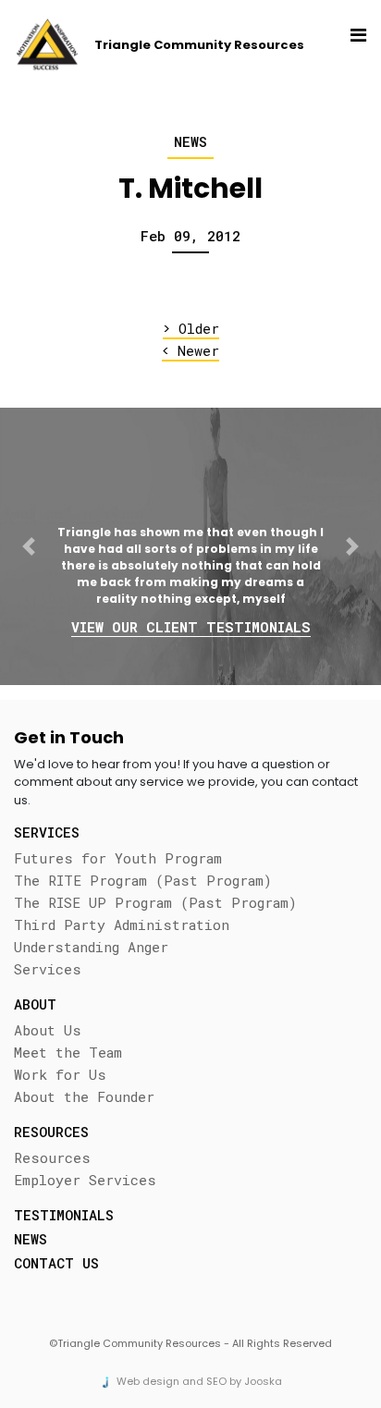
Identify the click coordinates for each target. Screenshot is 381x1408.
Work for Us (60, 1074)
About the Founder (84, 1096)
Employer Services (85, 1179)
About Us (47, 1030)
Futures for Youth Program (118, 858)
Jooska (263, 1381)
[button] (28, 546)
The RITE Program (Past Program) (143, 880)
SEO (216, 1381)
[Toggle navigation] (354, 44)
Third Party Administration (121, 924)
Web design (148, 1381)
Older (191, 328)
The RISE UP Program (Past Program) (155, 902)
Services (47, 969)
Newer (190, 351)
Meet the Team (68, 1052)
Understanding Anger (91, 946)
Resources (52, 1157)
